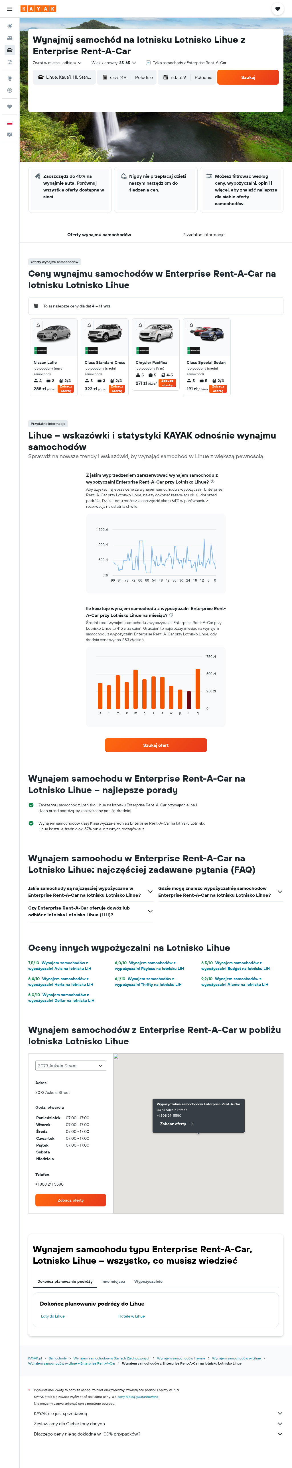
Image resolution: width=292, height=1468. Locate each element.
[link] (156, 745)
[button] (9, 9)
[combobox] (57, 63)
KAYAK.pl (35, 1358)
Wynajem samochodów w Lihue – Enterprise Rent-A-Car (71, 1363)
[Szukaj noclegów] (9, 38)
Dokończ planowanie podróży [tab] (64, 1281)
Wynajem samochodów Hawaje (181, 1358)
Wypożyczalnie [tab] (148, 1281)
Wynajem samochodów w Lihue (236, 1358)
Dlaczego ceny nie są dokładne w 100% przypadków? (87, 1434)
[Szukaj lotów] (9, 26)
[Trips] (9, 106)
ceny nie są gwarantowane (137, 1396)
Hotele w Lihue (131, 1316)
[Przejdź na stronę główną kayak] (38, 8)
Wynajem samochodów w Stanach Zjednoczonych (112, 1358)
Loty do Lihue (53, 1316)
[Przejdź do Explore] (9, 78)
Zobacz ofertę (66, 389)
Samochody (58, 1358)
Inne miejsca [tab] (113, 1281)
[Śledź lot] (9, 90)
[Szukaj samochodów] (9, 50)
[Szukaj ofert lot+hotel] (9, 62)
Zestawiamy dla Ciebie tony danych (69, 1423)
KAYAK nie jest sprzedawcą (60, 1413)
